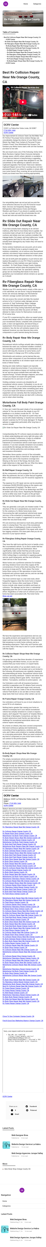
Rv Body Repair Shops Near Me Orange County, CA (24, 61)
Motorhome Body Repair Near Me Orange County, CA (22, 898)
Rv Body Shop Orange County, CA (15, 861)
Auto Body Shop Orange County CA (18, 14)
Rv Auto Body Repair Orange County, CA (17, 997)
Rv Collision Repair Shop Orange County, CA (19, 885)
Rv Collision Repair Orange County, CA (17, 831)
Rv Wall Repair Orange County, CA (19, 50)
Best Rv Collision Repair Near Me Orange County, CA (22, 37)
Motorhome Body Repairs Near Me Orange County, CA (23, 846)
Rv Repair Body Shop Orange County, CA (17, 833)
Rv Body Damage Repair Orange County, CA (19, 840)
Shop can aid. (7, 596)
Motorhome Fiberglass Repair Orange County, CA (21, 879)
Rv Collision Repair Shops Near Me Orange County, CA (23, 911)
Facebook (33, 1106)
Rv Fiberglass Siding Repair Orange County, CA (23, 54)
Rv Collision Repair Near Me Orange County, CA (20, 881)
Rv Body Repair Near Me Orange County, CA (21, 46)
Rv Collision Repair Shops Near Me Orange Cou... (24, 57)
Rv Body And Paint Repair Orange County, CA (19, 844)
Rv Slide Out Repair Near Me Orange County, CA (21, 41)
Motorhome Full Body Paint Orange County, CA (22, 48)
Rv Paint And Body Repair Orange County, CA (19, 866)
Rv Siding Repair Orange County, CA (16, 943)
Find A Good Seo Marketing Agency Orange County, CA (23, 1021)
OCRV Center (10, 39)
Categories (37, 4)
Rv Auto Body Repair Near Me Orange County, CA (21, 928)
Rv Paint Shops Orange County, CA (15, 894)
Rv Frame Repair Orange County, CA (19, 59)
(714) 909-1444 (9, 130)
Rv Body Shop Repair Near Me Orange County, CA (21, 859)
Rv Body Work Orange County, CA (15, 872)
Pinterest (33, 1110)
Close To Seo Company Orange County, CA (18, 1016)
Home (26, 4)
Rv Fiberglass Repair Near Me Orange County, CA (22, 44)
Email (17, 1114)
